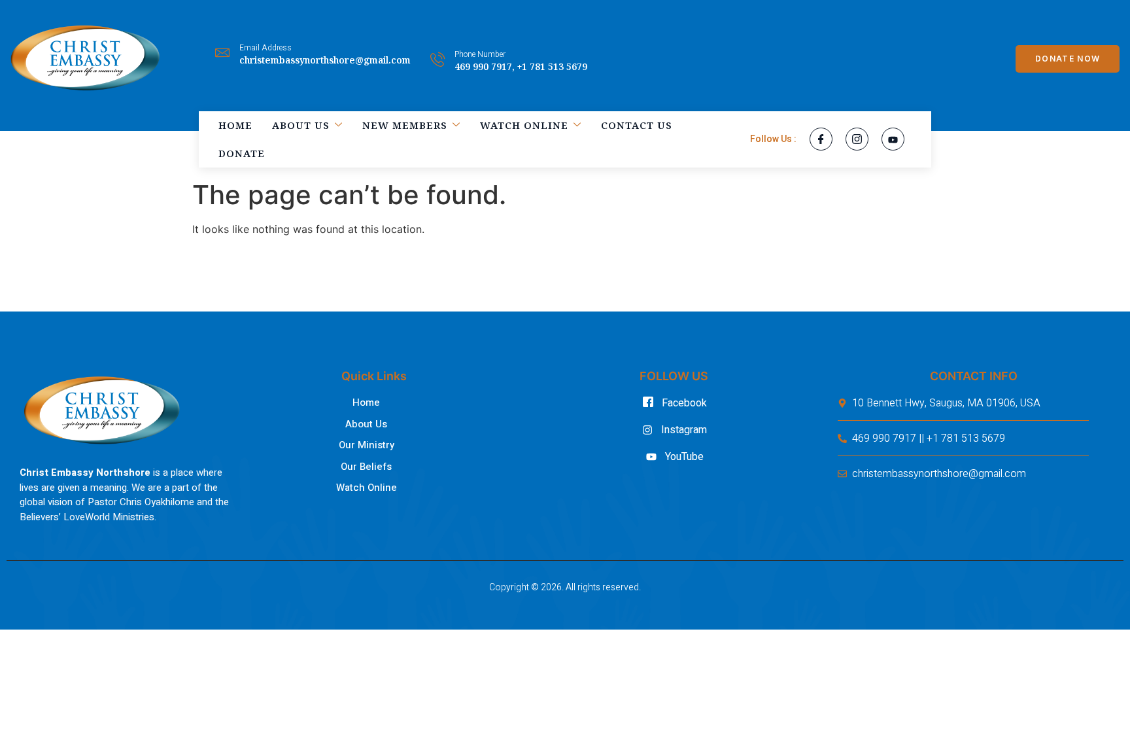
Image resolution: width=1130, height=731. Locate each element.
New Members (404, 125)
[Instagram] (857, 139)
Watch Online (524, 125)
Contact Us (636, 125)
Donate (241, 153)
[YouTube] (893, 139)
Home (235, 125)
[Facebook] (821, 139)
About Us (301, 125)
